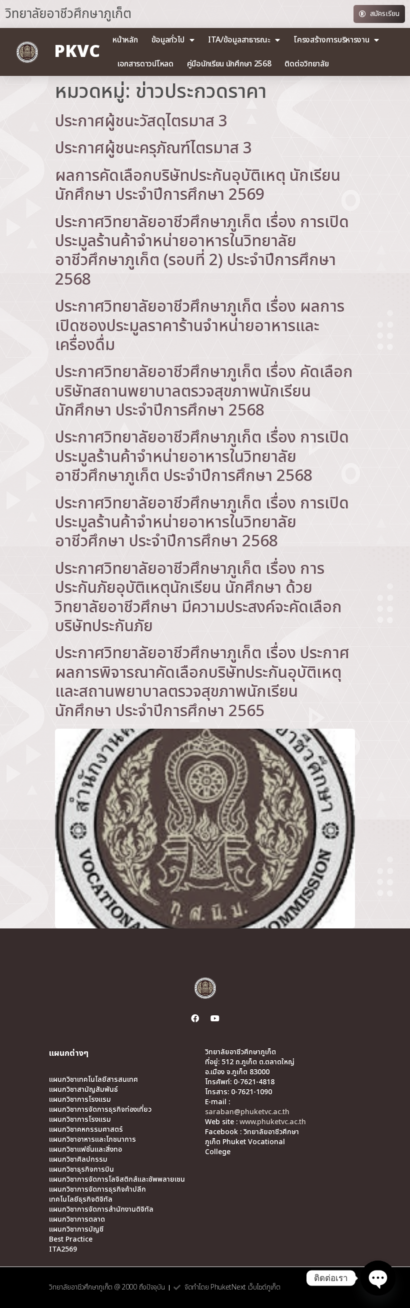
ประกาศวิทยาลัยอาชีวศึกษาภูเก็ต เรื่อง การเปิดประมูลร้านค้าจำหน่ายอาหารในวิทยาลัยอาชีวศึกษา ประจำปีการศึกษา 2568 (202, 522)
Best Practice (70, 1240)
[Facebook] (195, 1018)
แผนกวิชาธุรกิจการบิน (81, 1170)
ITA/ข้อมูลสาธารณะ (239, 40)
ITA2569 (63, 1250)
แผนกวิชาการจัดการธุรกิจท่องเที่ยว (100, 1110)
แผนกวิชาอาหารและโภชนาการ (92, 1140)
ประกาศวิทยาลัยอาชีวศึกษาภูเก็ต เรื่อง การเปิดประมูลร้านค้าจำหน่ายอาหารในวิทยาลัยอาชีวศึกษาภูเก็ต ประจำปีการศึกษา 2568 (202, 457)
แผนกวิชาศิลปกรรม (78, 1160)
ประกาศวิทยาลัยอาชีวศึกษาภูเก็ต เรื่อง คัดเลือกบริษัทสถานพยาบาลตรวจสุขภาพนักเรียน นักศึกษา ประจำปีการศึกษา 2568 (204, 391)
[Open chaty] (378, 1278)
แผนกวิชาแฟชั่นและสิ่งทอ (85, 1150)
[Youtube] (215, 1018)
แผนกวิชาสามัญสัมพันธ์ (83, 1090)
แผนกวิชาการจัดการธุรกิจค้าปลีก (97, 1190)
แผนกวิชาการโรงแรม (80, 1100)
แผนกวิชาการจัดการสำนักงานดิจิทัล (101, 1210)
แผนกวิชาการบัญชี (76, 1230)
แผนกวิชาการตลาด (77, 1220)
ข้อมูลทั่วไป (168, 40)
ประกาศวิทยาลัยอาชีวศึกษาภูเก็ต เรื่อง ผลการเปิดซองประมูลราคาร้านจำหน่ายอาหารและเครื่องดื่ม (199, 326)
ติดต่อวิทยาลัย (306, 64)
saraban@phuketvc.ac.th (247, 1112)
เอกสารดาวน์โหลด (146, 64)
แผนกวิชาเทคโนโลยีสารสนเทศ (93, 1080)
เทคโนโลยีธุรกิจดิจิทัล (80, 1200)
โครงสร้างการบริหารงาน (331, 40)
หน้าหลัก (125, 40)
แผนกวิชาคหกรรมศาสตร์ (86, 1130)
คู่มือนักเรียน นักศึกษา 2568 (229, 64)
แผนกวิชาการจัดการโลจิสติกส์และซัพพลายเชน (117, 1180)
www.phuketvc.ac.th (273, 1122)
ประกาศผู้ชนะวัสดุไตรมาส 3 (141, 121)
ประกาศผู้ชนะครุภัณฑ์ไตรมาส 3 (153, 148)
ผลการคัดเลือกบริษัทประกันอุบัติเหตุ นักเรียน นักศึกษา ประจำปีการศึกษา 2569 (197, 185)
